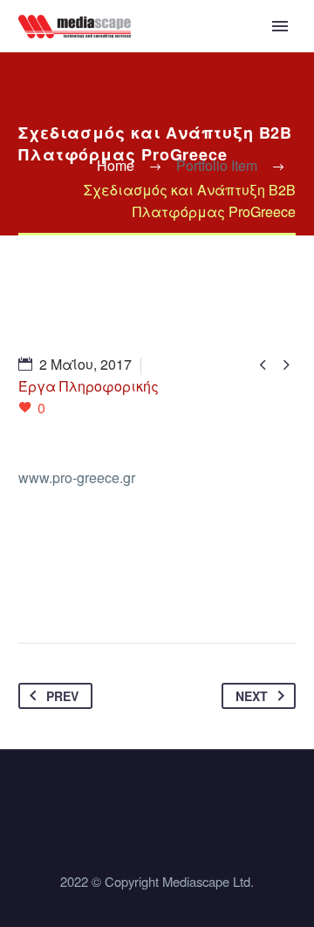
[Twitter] (66, 587)
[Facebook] (33, 587)
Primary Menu (280, 26)
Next (252, 696)
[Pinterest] (99, 587)
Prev (62, 696)
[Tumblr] (132, 587)
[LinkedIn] (165, 587)
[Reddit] (198, 587)
